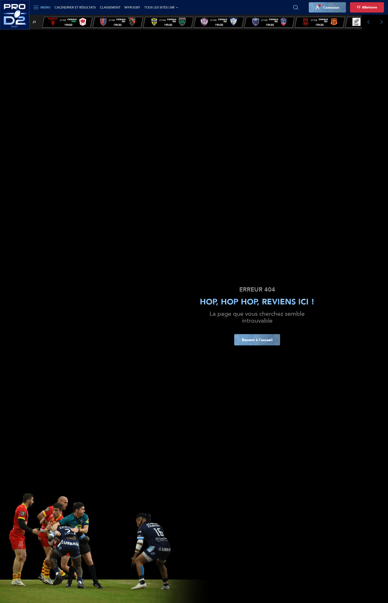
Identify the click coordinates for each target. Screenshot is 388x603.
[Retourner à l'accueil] (15, 14)
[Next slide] (381, 22)
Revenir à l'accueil (257, 340)
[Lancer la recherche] (296, 7)
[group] (67, 22)
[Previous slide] (368, 22)
